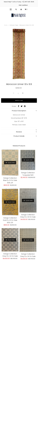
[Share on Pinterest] (24, 106)
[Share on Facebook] (18, 106)
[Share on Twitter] (21, 106)
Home (5, 25)
